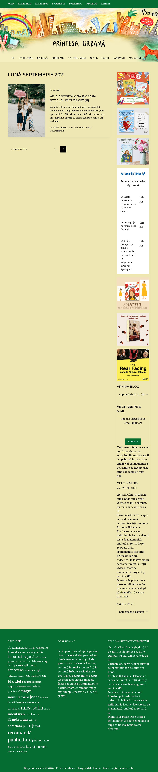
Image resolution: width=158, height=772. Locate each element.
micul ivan (16, 714)
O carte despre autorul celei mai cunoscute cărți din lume (132, 519)
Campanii (119, 57)
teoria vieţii (28, 747)
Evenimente (58, 4)
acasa (19, 647)
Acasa (11, 4)
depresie (22, 676)
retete (46, 740)
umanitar (12, 751)
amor (25, 652)
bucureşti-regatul (21, 657)
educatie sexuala (32, 682)
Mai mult (135, 57)
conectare (15, 670)
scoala (13, 746)
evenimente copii (24, 687)
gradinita (13, 691)
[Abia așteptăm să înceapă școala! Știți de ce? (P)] (26, 110)
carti (24, 661)
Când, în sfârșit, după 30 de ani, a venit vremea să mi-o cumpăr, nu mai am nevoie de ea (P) (132, 503)
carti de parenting (37, 661)
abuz (11, 647)
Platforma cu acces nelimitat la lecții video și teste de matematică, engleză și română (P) (133, 568)
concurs (33, 665)
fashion (36, 686)
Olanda (13, 719)
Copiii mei (58, 57)
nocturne (32, 714)
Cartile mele (77, 57)
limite (25, 702)
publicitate (19, 740)
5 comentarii (57, 131)
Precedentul (20, 149)
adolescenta (29, 648)
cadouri (38, 657)
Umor (105, 57)
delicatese (12, 676)
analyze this (36, 652)
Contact (105, 4)
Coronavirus (29, 670)
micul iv (47, 709)
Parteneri (91, 4)
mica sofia (32, 708)
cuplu (38, 670)
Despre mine (24, 4)
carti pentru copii (18, 665)
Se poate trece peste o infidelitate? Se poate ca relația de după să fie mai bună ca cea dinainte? (131, 588)
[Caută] (13, 58)
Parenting (26, 57)
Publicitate (75, 4)
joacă (35, 697)
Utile (94, 57)
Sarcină (42, 57)
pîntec (37, 740)
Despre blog (41, 4)
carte (18, 661)
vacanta (22, 751)
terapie (42, 747)
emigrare (12, 687)
